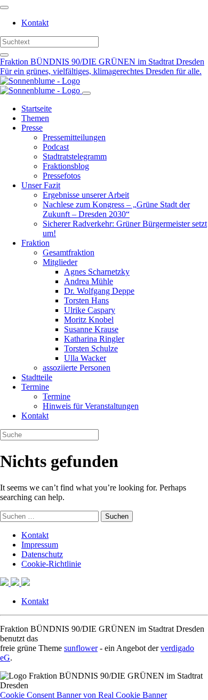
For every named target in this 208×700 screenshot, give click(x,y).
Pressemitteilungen (74, 137)
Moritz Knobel (89, 319)
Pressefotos (62, 175)
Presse (32, 127)
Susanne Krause (91, 329)
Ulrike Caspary (89, 310)
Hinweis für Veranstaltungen (91, 406)
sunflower (81, 648)
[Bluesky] (16, 583)
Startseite (36, 108)
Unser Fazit (40, 185)
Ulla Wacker (85, 358)
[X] (5, 583)
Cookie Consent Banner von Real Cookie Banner (83, 694)
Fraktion (35, 242)
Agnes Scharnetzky (97, 271)
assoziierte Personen (76, 367)
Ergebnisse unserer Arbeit (86, 194)
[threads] (25, 583)
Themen (35, 118)
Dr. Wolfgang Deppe (99, 290)
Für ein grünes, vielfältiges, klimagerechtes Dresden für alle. (101, 71)
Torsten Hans (86, 300)
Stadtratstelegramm (75, 156)
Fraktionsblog (66, 166)
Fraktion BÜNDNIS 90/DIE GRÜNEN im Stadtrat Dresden (102, 61)
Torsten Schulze (91, 348)
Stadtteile (36, 377)
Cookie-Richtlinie (51, 563)
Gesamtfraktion (68, 252)
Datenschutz (42, 554)
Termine (35, 386)
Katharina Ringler (94, 338)
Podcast (56, 146)
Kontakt (35, 22)
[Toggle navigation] (4, 7)
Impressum (39, 544)
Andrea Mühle (88, 281)
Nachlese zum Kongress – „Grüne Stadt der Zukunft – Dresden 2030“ (116, 209)
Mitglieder (60, 262)
